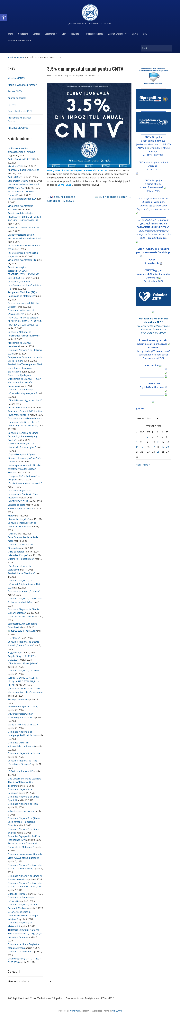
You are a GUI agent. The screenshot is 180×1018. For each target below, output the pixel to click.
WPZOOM (117, 1010)
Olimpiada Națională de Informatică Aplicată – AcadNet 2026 (24, 584)
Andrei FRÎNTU (15, 177)
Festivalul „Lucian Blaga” (20, 508)
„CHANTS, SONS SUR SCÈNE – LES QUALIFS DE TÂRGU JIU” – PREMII (23, 681)
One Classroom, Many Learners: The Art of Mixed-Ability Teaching (24, 782)
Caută (169, 48)
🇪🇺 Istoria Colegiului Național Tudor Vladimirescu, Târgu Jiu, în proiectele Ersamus (25, 933)
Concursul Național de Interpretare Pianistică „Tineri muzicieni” (23, 494)
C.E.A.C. (135, 34)
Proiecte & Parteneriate (18, 40)
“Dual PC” (13, 533)
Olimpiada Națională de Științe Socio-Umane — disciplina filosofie (24, 822)
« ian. (138, 464)
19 (163, 446)
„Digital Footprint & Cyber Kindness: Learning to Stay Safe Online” (24, 458)
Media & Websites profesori (22, 84)
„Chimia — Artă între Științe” (23, 663)
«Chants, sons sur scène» (21, 811)
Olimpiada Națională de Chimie (24, 670)
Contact (36, 34)
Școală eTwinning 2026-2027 (23, 724)
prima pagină (79, 75)
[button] (3, 17)
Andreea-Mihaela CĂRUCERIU (23, 169)
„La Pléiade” (14, 638)
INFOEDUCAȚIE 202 (18, 501)
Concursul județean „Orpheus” (24, 591)
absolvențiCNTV (16, 78)
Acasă (10, 57)
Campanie (19, 57)
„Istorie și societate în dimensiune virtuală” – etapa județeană (23, 915)
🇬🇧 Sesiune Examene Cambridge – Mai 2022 (61, 199)
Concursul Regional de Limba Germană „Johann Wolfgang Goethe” (23, 436)
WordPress (75, 1010)
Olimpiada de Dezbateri (20, 951)
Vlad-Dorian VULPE (18, 180)
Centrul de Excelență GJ (20, 111)
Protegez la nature (18, 699)
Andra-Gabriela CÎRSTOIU (21, 159)
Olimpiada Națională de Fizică (23, 803)
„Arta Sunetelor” (16, 551)
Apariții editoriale (17, 97)
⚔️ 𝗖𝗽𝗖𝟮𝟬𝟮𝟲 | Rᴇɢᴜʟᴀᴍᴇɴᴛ (22, 630)
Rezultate (75, 34)
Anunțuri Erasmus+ (116, 34)
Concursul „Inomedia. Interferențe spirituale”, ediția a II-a (24, 285)
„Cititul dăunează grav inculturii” (25, 400)
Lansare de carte (16, 504)
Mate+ (11, 515)
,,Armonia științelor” (18, 519)
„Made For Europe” (18, 555)
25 (158, 451)
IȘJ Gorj (11, 104)
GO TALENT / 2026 (17, 407)
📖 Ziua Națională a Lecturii (113, 196)
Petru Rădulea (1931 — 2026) (23, 706)
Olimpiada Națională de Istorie (24, 753)
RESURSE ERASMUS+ (19, 127)
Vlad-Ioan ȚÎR (15, 166)
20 (167, 446)
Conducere (23, 34)
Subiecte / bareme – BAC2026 (23, 227)
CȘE (145, 34)
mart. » (146, 464)
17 (153, 446)
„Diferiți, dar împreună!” (20, 771)
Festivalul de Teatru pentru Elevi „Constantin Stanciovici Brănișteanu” (25, 368)
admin (57, 75)
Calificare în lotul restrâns (21, 616)
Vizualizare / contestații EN (22, 259)
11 (158, 441)
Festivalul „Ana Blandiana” (21, 573)
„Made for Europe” (18, 893)
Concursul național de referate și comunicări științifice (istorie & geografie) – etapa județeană (25, 422)
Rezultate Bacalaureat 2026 (22, 198)
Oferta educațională (94, 34)
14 (137, 446)
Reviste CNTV (15, 91)
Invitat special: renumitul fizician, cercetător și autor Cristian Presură (25, 469)
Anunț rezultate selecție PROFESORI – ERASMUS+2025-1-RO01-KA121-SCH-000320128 (25, 217)
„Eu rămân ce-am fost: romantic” (25, 483)
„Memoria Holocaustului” (21, 558)
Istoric (10, 34)
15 (141, 446)
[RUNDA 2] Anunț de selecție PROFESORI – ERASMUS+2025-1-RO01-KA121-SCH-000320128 (25, 321)
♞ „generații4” (15, 652)
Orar (64, 34)
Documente (50, 34)
